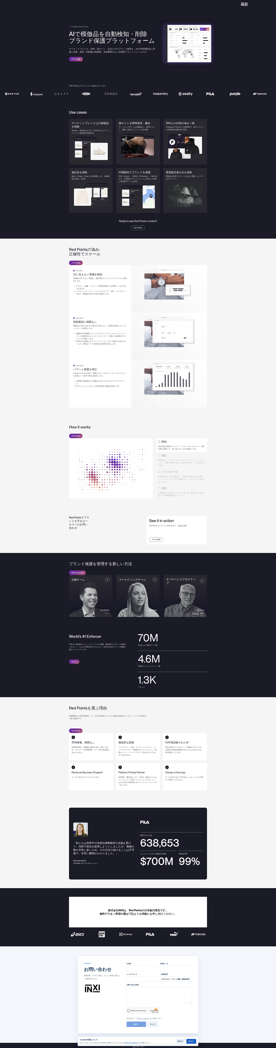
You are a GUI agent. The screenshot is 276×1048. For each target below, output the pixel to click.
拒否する (180, 1041)
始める (74, 662)
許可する (191, 1041)
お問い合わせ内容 (133, 985)
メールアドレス (132, 974)
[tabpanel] (138, 142)
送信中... (136, 1024)
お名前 (129, 963)
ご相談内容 (164, 974)
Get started (138, 228)
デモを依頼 (76, 59)
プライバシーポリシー (143, 1018)
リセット (152, 1024)
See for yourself (77, 573)
